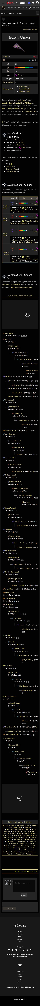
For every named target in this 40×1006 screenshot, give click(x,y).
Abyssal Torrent (10, 589)
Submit (24, 895)
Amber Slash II (12, 833)
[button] (23, 3)
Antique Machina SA (11, 735)
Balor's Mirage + (5, 234)
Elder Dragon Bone (20, 212)
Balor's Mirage (5, 219)
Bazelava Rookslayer (25, 495)
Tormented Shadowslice (31, 364)
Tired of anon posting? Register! (25, 872)
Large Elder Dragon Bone (27, 242)
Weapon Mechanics (29, 111)
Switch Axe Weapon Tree (11, 284)
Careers (20, 974)
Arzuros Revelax (16, 840)
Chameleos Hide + (23, 210)
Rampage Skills (8, 89)
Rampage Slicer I (10, 738)
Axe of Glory (25, 846)
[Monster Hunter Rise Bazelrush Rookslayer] (8, 515)
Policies (20, 981)
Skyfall (21, 454)
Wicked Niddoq (9, 592)
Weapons (11, 13)
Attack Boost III (24, 86)
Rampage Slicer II (15, 745)
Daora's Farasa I (10, 508)
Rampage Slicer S (33, 772)
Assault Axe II (13, 844)
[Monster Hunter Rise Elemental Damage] (8, 75)
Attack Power (6, 108)
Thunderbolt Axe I (10, 458)
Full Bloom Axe (28, 629)
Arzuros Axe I (12, 837)
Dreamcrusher (28, 721)
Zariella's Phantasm (6, 253)
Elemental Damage (19, 108)
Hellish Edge (18, 679)
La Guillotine (13, 389)
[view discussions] (37, 13)
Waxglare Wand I (21, 145)
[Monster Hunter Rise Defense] (4, 60)
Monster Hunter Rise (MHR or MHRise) (17, 103)
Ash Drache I (11, 842)
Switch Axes (19, 13)
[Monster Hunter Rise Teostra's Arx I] (4, 572)
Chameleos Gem (11, 171)
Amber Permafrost (19, 831)
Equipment (3, 13)
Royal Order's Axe (11, 727)
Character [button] (35, 7)
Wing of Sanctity (19, 585)
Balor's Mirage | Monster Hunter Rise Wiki (18, 24)
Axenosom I (20, 854)
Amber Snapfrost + (17, 835)
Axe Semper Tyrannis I (18, 852)
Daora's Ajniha (23, 526)
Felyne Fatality (28, 660)
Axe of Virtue (23, 850)
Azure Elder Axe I (10, 434)
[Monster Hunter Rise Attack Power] (8, 64)
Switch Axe (6, 57)
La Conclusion (18, 393)
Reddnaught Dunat (15, 579)
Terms (20, 976)
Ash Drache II (21, 842)
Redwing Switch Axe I (12, 572)
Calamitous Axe (28, 690)
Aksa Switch (18, 827)
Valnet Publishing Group (27, 987)
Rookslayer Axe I (10, 475)
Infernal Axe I (9, 666)
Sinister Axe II (13, 346)
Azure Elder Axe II (15, 441)
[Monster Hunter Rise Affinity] (8, 71)
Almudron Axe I (12, 829)
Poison (20, 75)
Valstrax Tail (10, 166)
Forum (20, 936)
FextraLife (9, 987)
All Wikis (20, 934)
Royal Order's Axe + (15, 731)
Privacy (20, 979)
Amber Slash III (24, 833)
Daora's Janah (14, 515)
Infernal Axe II (13, 672)
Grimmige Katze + (24, 655)
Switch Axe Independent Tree (21, 287)
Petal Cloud (17, 618)
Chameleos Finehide (26, 240)
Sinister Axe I (9, 339)
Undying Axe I (9, 400)
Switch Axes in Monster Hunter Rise (19, 822)
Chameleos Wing (11, 169)
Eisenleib (8, 377)
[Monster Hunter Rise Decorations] (30, 60)
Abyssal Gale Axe (19, 448)
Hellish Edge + (23, 686)
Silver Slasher (9, 333)
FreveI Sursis (13, 396)
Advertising (20, 971)
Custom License (22, 956)
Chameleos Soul (24, 91)
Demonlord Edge (10, 430)
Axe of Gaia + (14, 846)
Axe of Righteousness (20, 848)
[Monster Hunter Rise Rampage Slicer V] (27, 772)
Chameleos (19, 140)
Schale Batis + (23, 716)
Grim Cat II (12, 642)
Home (20, 931)
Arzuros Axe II (23, 837)
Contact (20, 941)
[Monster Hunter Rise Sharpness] (8, 67)
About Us (20, 939)
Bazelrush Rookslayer (21, 488)
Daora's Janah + (19, 521)
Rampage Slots (8, 82)
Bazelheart (26, 502)
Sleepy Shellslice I (10, 696)
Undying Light (18, 413)
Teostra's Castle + (20, 543)
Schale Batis (18, 710)
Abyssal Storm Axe (15, 465)
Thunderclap (18, 471)
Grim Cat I (8, 635)
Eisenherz (17, 385)
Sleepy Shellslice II (15, 703)
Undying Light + (24, 420)
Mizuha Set (19, 142)
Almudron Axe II (24, 829)
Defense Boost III (24, 89)
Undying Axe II (14, 407)
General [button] (23, 7)
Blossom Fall (23, 625)
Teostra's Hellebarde (25, 547)
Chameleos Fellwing (24, 259)
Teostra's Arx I (9, 529)
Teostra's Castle (14, 536)
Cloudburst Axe (10, 598)
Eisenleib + (12, 381)
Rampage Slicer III (20, 752)
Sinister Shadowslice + (26, 359)
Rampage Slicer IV (25, 758)
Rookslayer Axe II (15, 482)
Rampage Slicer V (29, 765)
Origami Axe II (14, 611)
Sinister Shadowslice (20, 353)
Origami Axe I (9, 605)
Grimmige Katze (19, 649)
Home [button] (13, 7)
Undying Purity (28, 424)
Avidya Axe (23, 844)
